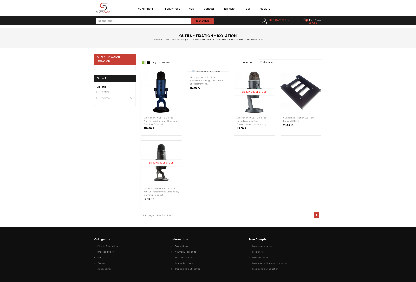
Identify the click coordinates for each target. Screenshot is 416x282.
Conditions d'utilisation (188, 268)
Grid (143, 63)
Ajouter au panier (164, 92)
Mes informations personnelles (269, 263)
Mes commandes (262, 246)
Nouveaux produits (185, 251)
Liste (148, 63)
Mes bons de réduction (265, 268)
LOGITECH (117, 98)
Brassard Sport (106, 251)
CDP (248, 8)
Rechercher (202, 21)
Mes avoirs (258, 251)
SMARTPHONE (146, 8)
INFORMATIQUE (171, 8)
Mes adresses (260, 257)
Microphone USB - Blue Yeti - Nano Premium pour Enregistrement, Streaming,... (252, 121)
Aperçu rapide (158, 92)
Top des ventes (183, 257)
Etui (99, 257)
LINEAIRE (117, 92)
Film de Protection (108, 246)
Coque (101, 263)
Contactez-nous (184, 263)
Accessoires (105, 268)
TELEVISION (230, 8)
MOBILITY (265, 8)
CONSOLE (208, 8)
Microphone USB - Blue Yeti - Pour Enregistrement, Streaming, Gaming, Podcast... (161, 121)
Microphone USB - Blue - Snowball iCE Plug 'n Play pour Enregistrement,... (206, 80)
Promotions (181, 246)
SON (191, 8)
